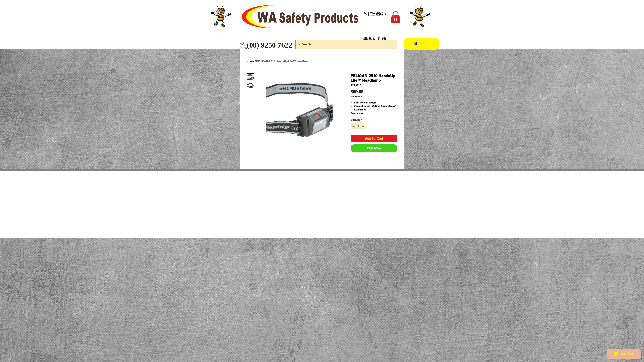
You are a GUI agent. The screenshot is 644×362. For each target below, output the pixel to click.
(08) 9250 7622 (249, 45)
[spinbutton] (358, 126)
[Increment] (363, 126)
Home (250, 61)
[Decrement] (353, 126)
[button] (395, 17)
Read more (357, 113)
